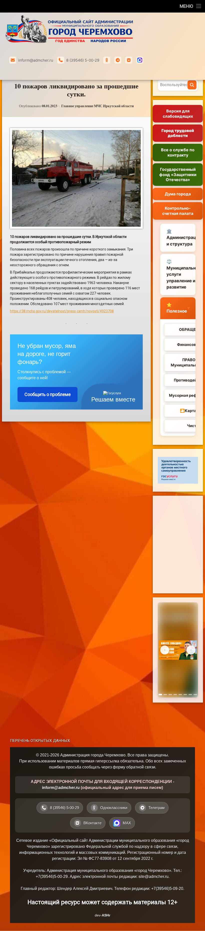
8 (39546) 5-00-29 (82, 60)
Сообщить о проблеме (47, 394)
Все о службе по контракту (177, 152)
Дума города (178, 193)
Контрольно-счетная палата (177, 211)
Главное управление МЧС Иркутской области (97, 105)
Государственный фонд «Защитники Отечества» (177, 174)
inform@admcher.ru (35, 60)
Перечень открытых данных (40, 740)
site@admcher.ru (153, 876)
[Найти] (192, 84)
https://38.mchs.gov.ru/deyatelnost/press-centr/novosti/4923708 (62, 311)
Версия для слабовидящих (178, 113)
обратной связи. (141, 767)
